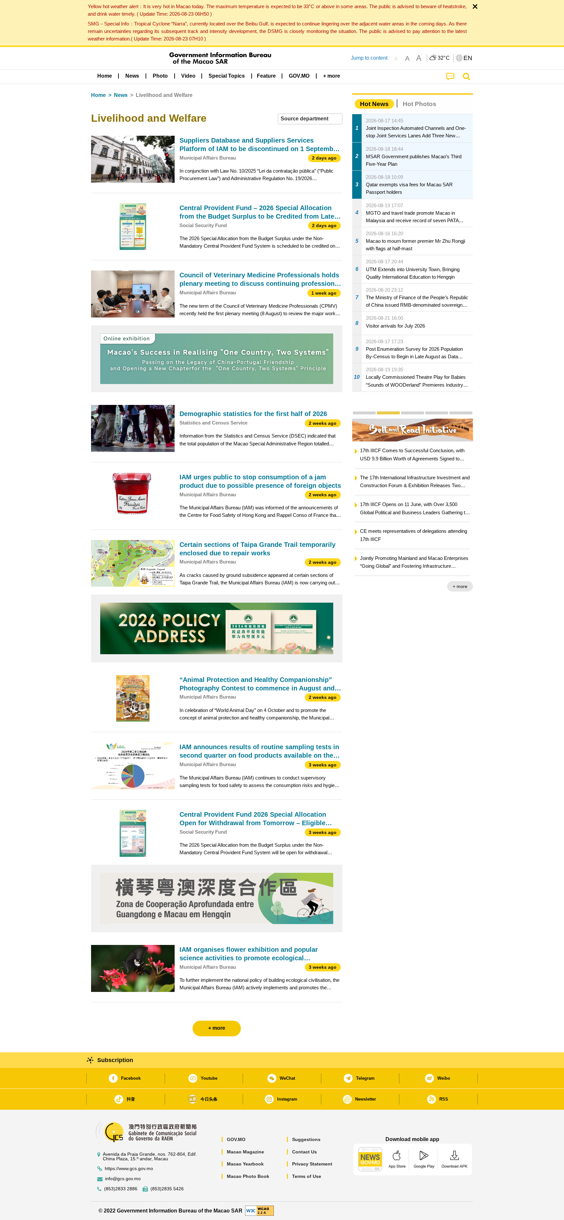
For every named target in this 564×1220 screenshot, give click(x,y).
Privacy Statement (312, 1163)
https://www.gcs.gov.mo (129, 1168)
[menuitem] (132, 76)
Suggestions (306, 1139)
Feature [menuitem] (266, 76)
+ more (353, 586)
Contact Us (304, 1151)
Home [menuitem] (104, 76)
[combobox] (310, 119)
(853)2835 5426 (167, 1188)
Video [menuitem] (188, 76)
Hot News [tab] (374, 103)
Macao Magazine (245, 1151)
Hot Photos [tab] (419, 103)
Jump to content (369, 58)
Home (98, 95)
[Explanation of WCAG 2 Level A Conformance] (259, 1210)
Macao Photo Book (248, 1176)
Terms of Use (306, 1176)
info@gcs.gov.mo (123, 1178)
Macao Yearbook (245, 1163)
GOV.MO (236, 1139)
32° (444, 58)
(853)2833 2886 (120, 1188)
